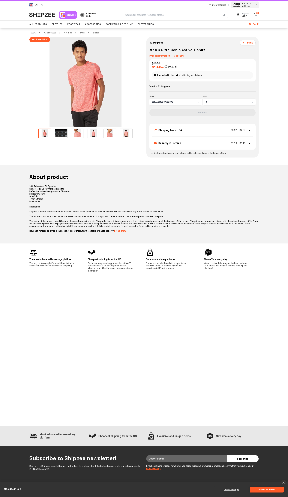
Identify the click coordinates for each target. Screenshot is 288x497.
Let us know (120, 231)
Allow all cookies (266, 489)
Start (33, 33)
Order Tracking (219, 5)
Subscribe (242, 458)
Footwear (73, 24)
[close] (283, 482)
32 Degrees (156, 42)
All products (38, 24)
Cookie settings (231, 489)
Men (82, 33)
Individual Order (91, 14)
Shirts (96, 33)
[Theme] (41, 5)
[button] (33, 4)
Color (152, 96)
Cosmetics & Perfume (119, 24)
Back (250, 42)
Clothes (57, 24)
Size (205, 96)
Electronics (146, 24)
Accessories (93, 24)
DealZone (71, 15)
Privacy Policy (153, 468)
